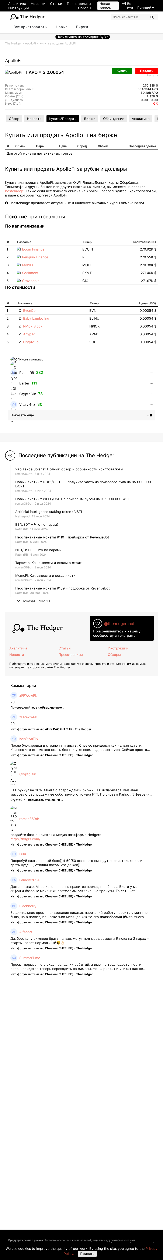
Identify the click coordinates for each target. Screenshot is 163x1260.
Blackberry (28, 906)
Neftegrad (22, 516)
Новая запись (105, 5)
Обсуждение (113, 119)
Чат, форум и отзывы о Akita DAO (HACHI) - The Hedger (50, 729)
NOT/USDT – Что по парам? (38, 550)
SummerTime (29, 958)
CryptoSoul (32, 342)
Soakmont (30, 273)
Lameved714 (29, 880)
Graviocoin (30, 281)
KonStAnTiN (28, 739)
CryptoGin (27, 774)
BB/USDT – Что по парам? (37, 524)
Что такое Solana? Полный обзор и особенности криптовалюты (69, 469)
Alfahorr (25, 932)
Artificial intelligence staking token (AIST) (48, 512)
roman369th (23, 474)
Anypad (29, 334)
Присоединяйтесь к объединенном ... (37, 707)
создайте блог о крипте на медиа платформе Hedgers (55, 835)
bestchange (14, 191)
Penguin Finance (35, 257)
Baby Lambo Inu (36, 318)
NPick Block (32, 326)
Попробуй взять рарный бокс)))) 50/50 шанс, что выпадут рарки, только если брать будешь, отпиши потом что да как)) (76, 863)
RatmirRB (21, 529)
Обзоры (84, 8)
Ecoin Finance (33, 249)
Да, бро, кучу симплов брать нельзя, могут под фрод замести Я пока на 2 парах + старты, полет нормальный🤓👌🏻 (79, 940)
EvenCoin (30, 310)
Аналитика (17, 3)
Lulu (22, 854)
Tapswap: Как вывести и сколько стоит (48, 563)
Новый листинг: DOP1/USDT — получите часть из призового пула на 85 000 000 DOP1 (83, 484)
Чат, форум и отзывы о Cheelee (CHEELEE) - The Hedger (51, 755)
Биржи (82, 27)
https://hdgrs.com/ (25, 839)
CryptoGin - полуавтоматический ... (36, 800)
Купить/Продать (62, 119)
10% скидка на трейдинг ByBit (83, 37)
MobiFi (27, 265)
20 (12, 702)
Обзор (14, 119)
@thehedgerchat (119, 623)
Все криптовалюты (30, 27)
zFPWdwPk (28, 695)
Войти (127, 5)
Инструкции (18, 8)
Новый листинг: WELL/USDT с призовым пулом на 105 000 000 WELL (73, 499)
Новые (61, 27)
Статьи (56, 3)
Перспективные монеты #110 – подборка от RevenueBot (62, 537)
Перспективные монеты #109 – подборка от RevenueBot (62, 588)
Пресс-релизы (79, 3)
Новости (38, 3)
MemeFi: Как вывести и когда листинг (47, 575)
